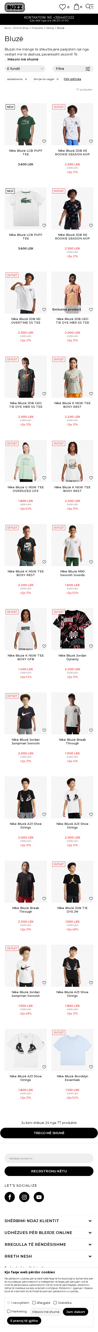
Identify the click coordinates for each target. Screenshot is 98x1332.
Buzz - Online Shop (16, 28)
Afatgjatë (43, 1302)
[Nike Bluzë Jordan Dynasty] (72, 629)
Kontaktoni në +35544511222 (49, 17)
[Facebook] (10, 1197)
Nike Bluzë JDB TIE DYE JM (72, 909)
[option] (49, 19)
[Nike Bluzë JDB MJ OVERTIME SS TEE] (26, 293)
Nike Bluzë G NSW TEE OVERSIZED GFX (26, 489)
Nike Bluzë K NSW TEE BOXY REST (72, 404)
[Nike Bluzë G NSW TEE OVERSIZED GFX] (26, 461)
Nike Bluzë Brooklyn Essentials (72, 1078)
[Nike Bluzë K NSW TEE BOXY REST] (72, 377)
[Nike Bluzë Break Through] (72, 713)
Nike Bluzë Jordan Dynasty (72, 657)
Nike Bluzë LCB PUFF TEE (25, 152)
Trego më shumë (49, 1133)
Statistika (65, 1302)
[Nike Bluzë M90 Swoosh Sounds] (72, 545)
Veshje (50, 28)
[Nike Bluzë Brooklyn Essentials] (72, 1050)
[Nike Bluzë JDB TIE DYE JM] (72, 882)
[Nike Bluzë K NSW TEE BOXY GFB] (26, 629)
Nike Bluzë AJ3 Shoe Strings (26, 825)
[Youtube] (39, 1197)
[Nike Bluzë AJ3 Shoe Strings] (26, 797)
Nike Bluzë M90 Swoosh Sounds (72, 573)
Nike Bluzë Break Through (72, 741)
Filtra (60, 69)
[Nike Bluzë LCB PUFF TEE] (26, 124)
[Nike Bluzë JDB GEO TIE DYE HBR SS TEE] (72, 293)
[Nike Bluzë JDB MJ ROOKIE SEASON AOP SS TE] (72, 124)
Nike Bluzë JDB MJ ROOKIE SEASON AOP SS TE (72, 154)
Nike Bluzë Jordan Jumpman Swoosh (26, 741)
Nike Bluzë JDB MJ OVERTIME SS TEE (25, 320)
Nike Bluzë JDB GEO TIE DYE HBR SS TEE (72, 320)
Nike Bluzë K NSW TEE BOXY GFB (26, 657)
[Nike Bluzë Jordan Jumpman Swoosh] (26, 713)
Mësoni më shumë (23, 59)
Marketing (19, 1311)
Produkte (37, 28)
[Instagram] (24, 1197)
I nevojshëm (20, 1302)
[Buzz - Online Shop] (15, 7)
